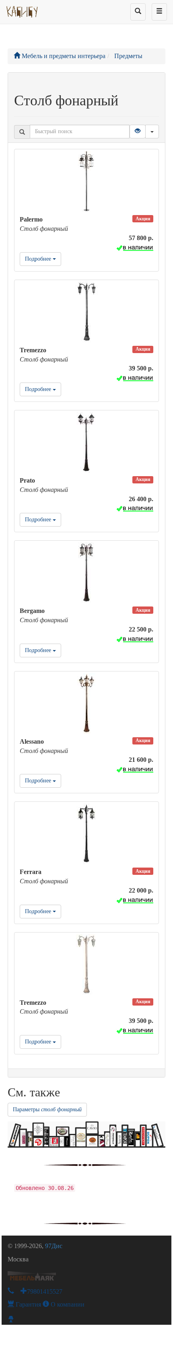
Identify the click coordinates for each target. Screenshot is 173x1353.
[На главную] (22, 10)
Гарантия (27, 1304)
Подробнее (39, 259)
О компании (66, 1304)
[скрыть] (152, 131)
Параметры (47, 1109)
